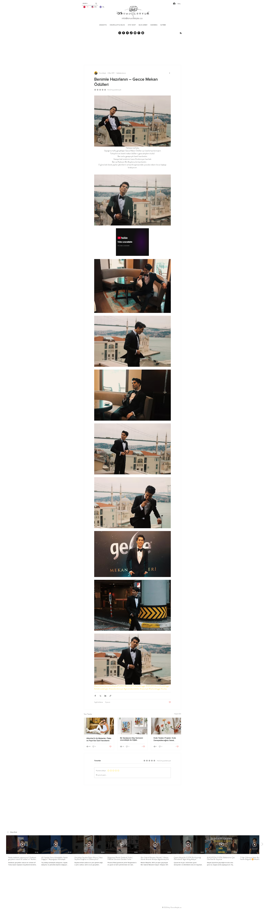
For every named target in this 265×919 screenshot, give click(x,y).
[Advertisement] (37, 914)
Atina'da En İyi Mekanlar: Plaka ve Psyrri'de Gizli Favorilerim (98, 739)
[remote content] (132, 242)
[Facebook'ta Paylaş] (95, 696)
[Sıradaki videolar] (262, 844)
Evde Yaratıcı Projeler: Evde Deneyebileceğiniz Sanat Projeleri (165, 739)
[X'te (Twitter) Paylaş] (100, 696)
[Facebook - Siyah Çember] (123, 32)
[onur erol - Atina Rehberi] (99, 726)
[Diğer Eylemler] (169, 73)
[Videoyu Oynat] (23, 845)
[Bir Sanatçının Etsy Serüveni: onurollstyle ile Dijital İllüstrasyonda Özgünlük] (133, 726)
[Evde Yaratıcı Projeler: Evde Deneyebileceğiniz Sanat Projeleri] (166, 726)
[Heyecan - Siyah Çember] (127, 32)
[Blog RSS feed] (180, 33)
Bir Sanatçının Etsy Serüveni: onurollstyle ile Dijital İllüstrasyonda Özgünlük (131, 739)
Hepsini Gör (177, 714)
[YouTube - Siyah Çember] (135, 32)
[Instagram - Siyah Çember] (119, 32)
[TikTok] (131, 32)
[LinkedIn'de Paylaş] (105, 696)
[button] (12, 832)
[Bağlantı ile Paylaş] (110, 696)
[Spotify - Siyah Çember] (142, 32)
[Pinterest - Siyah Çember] (138, 32)
